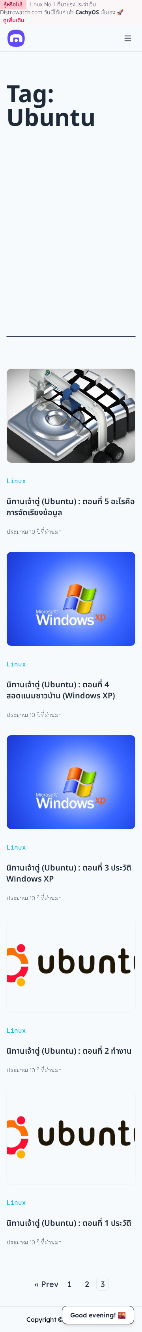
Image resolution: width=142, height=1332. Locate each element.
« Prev (46, 1284)
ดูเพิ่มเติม (13, 20)
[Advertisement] (71, 233)
